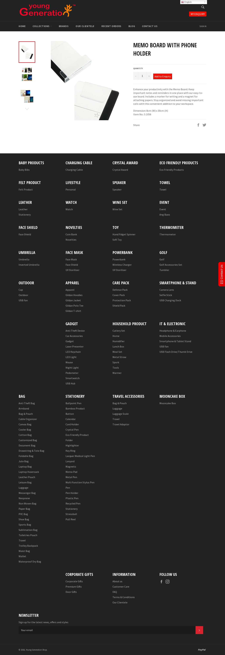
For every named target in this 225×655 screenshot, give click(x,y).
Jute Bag (24, 461)
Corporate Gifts (74, 581)
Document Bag (27, 445)
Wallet (22, 556)
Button (70, 413)
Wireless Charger (122, 264)
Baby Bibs (24, 169)
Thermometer (167, 234)
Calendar (71, 419)
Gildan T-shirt (73, 310)
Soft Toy (117, 239)
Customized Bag (28, 440)
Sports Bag (25, 524)
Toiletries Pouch (28, 535)
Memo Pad (71, 471)
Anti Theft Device (75, 330)
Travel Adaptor (120, 424)
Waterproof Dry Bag (30, 561)
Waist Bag (24, 551)
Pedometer (72, 372)
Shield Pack (118, 305)
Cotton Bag (25, 435)
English (188, 2)
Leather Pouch (27, 477)
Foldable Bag (26, 456)
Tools (115, 367)
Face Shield (25, 234)
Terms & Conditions (123, 597)
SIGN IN (202, 26)
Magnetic (71, 466)
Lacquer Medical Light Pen (80, 456)
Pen (68, 487)
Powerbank (118, 259)
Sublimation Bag (28, 529)
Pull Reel (71, 519)
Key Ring (70, 450)
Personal (71, 189)
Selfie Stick (165, 295)
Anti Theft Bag (27, 403)
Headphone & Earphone (172, 330)
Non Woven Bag (27, 503)
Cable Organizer (28, 419)
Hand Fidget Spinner (123, 234)
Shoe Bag (24, 519)
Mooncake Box (167, 403)
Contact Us (149, 26)
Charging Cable (74, 169)
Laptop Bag (25, 466)
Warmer (117, 372)
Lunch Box (118, 346)
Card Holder (72, 424)
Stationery (25, 214)
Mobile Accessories (170, 336)
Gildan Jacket (73, 300)
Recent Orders (111, 26)
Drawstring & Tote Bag (31, 450)
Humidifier (118, 341)
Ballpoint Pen (73, 403)
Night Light (72, 367)
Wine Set (117, 209)
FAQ (114, 591)
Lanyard (70, 461)
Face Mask (71, 259)
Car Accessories (74, 336)
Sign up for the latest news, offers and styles (43, 622)
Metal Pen (71, 477)
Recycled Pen (73, 503)
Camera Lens (166, 289)
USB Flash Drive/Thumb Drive (175, 351)
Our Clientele (85, 26)
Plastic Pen (72, 498)
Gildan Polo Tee (74, 305)
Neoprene (24, 498)
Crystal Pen (72, 429)
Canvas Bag (25, 424)
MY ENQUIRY (198, 14)
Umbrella (24, 259)
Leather (23, 209)
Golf (161, 259)
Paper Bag (24, 508)
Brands (64, 26)
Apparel (70, 289)
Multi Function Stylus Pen (80, 482)
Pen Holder (72, 493)
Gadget (70, 341)
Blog (131, 26)
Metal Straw (119, 357)
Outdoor (23, 295)
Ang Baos (164, 214)
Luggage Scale (120, 413)
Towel (162, 189)
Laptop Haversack (29, 471)
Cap (21, 289)
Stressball (71, 514)
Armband (24, 408)
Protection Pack (121, 300)
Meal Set (117, 351)
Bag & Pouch (26, 413)
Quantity (138, 68)
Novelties (71, 239)
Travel (22, 540)
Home (22, 26)
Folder (69, 440)
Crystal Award (120, 169)
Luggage (23, 487)
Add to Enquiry (163, 76)
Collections (41, 26)
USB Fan (23, 300)
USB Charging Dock (170, 300)
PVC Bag (23, 514)
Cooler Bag (25, 429)
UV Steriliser (72, 270)
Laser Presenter (75, 346)
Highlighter (72, 445)
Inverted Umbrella (29, 264)
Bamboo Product (75, 408)
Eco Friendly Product (77, 435)
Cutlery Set (118, 330)
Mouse (69, 362)
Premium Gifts (74, 586)
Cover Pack (118, 295)
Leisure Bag (25, 482)
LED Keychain (73, 351)
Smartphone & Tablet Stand (175, 341)
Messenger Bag (27, 493)
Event (162, 209)
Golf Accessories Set (170, 264)
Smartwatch (73, 378)
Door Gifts (71, 591)
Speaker (117, 189)
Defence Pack (119, 289)
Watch (69, 209)
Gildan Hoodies (74, 295)
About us (117, 581)
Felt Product (26, 189)
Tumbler (164, 270)
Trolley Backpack (28, 545)
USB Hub (70, 383)
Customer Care (120, 586)
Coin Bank (71, 234)
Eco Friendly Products (171, 169)
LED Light (71, 357)
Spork (115, 362)
